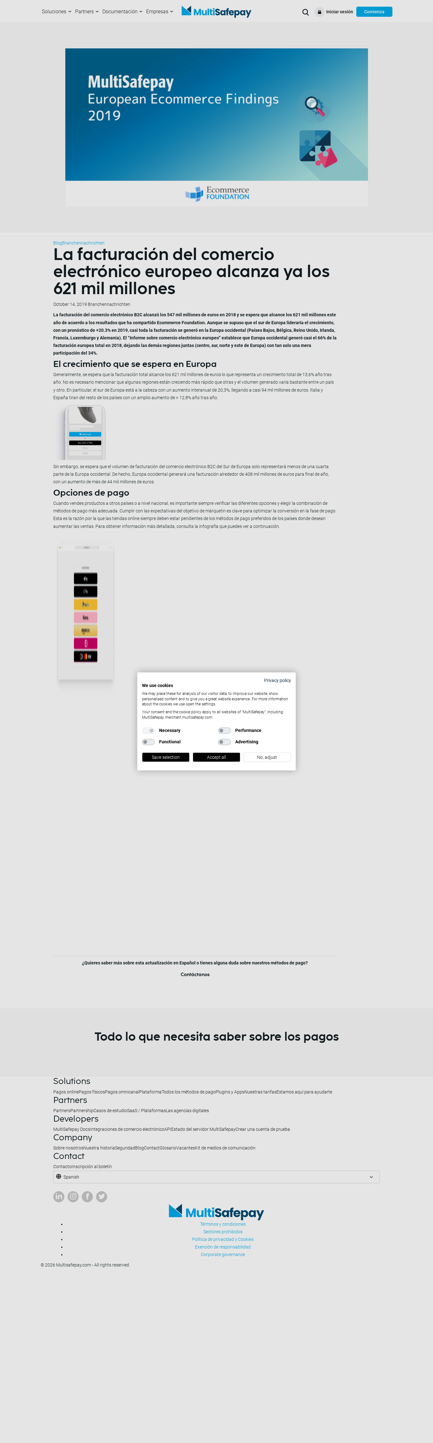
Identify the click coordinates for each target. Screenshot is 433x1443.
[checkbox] (148, 731)
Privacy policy (277, 680)
